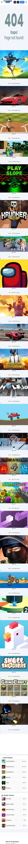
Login (22, 2)
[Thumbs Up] (18, 2)
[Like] (15, 2)
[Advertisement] (14, 744)
